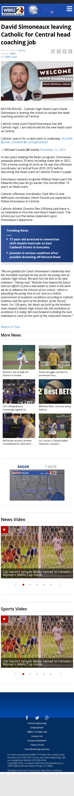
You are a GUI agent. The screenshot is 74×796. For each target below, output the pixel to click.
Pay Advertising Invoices (37, 749)
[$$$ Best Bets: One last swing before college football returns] (55, 391)
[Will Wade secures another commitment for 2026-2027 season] (19, 426)
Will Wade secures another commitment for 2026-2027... (18, 442)
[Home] (13, 10)
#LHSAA (67, 138)
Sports (22, 50)
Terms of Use (37, 744)
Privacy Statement (37, 740)
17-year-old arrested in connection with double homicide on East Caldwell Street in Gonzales (34, 243)
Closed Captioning (37, 723)
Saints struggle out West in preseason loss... (53, 373)
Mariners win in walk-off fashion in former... (15, 373)
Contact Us (37, 736)
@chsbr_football (12, 142)
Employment (37, 727)
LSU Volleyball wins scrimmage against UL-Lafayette (15, 409)
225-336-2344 (39, 760)
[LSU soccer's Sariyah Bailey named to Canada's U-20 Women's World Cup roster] (55, 426)
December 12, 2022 (53, 150)
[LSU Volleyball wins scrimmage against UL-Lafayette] (19, 391)
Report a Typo (10, 327)
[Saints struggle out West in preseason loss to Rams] (55, 357)
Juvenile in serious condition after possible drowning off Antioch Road (35, 255)
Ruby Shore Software (51, 770)
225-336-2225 (24, 757)
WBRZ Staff (11, 56)
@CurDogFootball (36, 142)
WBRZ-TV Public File (37, 731)
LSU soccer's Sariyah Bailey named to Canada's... (53, 442)
